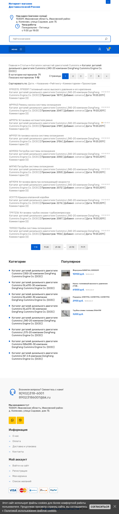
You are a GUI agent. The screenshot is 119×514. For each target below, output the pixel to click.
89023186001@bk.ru (35, 397)
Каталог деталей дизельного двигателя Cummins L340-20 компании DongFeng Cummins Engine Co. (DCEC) (35, 320)
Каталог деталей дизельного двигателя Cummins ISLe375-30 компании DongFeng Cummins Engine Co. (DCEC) (35, 309)
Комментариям (71, 83)
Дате (31, 83)
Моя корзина (19, 476)
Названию (42, 83)
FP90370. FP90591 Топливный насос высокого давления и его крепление (50, 89)
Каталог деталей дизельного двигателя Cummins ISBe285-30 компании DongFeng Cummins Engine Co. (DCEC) (35, 344)
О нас (15, 436)
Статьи (24, 65)
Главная (13, 65)
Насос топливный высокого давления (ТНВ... (90, 285)
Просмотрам (89, 83)
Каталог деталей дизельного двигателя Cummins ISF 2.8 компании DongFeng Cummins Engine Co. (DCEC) (35, 356)
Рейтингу (55, 83)
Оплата (16, 441)
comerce (79, 95)
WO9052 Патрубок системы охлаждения (32, 151)
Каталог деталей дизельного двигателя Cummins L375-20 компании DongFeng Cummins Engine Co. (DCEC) (35, 332)
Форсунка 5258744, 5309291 (86, 270)
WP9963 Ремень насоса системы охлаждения (35, 104)
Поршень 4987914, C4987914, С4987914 (91, 297)
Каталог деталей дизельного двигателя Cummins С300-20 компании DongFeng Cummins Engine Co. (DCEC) (35, 273)
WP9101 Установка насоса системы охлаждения (36, 135)
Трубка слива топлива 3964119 (87, 310)
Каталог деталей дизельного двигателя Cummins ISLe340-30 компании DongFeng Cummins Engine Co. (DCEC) (35, 297)
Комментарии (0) (18, 98)
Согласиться (100, 507)
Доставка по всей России (24, 5)
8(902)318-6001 (31, 393)
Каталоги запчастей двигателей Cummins (55, 65)
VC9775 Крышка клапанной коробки (29, 197)
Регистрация (19, 470)
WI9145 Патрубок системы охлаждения (31, 166)
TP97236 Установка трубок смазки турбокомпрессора (39, 212)
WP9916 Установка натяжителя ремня (31, 120)
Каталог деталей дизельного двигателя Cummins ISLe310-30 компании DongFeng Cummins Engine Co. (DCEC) (35, 285)
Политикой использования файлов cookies (30, 510)
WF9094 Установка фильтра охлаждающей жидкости (39, 181)
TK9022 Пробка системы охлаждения (30, 228)
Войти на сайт (20, 465)
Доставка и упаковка (24, 446)
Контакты (18, 451)
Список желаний (21, 481)
